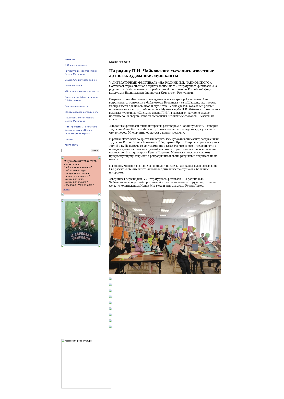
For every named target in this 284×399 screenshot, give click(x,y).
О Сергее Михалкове (76, 65)
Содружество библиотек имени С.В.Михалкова (81, 99)
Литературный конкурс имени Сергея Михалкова (81, 72)
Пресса (69, 139)
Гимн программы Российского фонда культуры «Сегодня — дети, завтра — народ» (81, 130)
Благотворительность (76, 106)
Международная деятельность (81, 112)
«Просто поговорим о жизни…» (82, 91)
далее (66, 189)
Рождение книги (73, 85)
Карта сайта (71, 144)
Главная (113, 61)
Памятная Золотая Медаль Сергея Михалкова (79, 119)
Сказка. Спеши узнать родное (81, 80)
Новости (70, 59)
